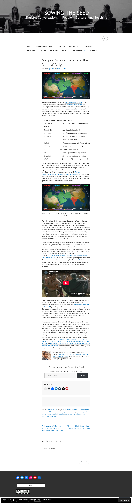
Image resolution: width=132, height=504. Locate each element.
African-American (72, 410)
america (86, 410)
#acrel (64, 410)
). (61, 173)
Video (64, 50)
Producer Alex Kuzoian (74, 105)
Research (60, 46)
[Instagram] (30, 477)
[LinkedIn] (39, 477)
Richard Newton (61, 69)
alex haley (81, 410)
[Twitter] (22, 477)
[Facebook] (17, 477)
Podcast (54, 50)
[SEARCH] (105, 38)
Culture (50, 410)
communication (70, 412)
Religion (54, 410)
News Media (31, 50)
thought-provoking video (73, 102)
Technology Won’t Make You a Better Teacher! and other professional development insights (53, 428)
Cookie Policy (37, 501)
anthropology (62, 412)
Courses (88, 46)
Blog (43, 50)
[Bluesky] (26, 477)
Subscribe (82, 376)
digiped (53, 414)
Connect (93, 50)
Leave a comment (51, 416)
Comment (84, 462)
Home (28, 46)
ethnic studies (60, 414)
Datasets (73, 46)
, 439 (78, 260)
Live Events (77, 50)
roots (43, 416)
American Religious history (49, 412)
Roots (75, 260)
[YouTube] (35, 477)
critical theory (80, 412)
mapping (72, 414)
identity (67, 414)
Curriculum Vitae (44, 46)
